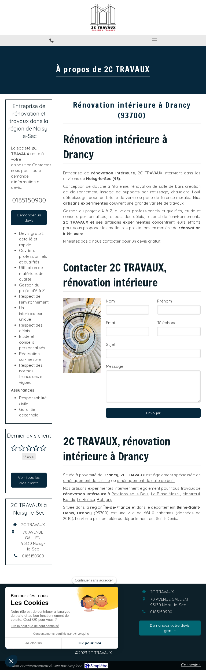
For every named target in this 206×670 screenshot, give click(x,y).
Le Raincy (86, 499)
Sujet (110, 344)
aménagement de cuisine (86, 480)
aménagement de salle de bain (146, 480)
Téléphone (166, 322)
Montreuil (191, 493)
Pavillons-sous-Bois (130, 493)
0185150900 (29, 200)
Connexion (191, 664)
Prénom (164, 301)
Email (111, 322)
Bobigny (104, 499)
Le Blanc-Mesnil (166, 493)
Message (114, 366)
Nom (110, 301)
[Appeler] (51, 40)
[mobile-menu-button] (154, 40)
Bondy (69, 499)
